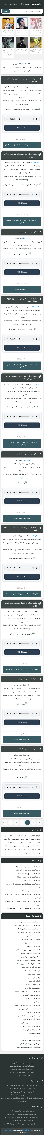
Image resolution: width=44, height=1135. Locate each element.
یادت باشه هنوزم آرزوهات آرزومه (28, 1047)
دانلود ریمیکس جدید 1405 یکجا (22, 1095)
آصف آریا (8, 849)
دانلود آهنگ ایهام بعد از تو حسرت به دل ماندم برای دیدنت (21, 377)
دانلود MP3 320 (22, 128)
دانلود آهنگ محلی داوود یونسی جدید (27, 867)
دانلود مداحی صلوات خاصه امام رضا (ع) (22, 1121)
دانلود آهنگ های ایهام (22, 64)
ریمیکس (13, 4)
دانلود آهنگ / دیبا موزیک (31, 943)
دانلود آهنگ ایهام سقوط (28, 232)
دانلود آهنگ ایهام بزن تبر (27, 678)
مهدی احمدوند (35, 836)
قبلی (39, 822)
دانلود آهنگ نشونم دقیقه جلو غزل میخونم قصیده (23, 908)
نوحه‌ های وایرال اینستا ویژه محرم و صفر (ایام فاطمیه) (22, 1124)
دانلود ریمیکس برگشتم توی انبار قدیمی (22, 1089)
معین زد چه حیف (34, 974)
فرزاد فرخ (37, 846)
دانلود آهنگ (24, 4)
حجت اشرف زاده (34, 842)
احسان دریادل (27, 853)
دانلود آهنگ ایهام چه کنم (27, 454)
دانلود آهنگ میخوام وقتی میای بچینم (27, 1009)
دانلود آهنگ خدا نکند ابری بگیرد (29, 1012)
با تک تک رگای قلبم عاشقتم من (29, 1016)
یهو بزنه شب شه (34, 1033)
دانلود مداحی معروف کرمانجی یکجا (22, 1111)
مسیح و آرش (8, 846)
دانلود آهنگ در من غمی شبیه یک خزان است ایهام (22, 80)
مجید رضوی (8, 836)
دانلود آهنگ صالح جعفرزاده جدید (29, 874)
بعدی (5, 822)
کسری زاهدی (28, 846)
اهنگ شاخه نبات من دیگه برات (29, 939)
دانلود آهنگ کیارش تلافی (31, 881)
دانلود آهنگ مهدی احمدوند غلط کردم (27, 925)
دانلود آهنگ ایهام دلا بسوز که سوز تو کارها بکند (20, 528)
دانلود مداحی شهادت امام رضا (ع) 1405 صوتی (22, 1114)
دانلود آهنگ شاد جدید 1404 (30, 1040)
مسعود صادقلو (23, 836)
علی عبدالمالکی (13, 842)
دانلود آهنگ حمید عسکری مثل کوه (28, 929)
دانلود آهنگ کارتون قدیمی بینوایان (28, 877)
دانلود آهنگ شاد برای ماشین (30, 1023)
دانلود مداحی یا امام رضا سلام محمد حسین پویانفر (22, 1117)
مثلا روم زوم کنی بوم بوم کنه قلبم (28, 960)
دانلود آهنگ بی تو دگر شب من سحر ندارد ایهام (21, 604)
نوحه (5, 4)
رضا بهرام (37, 853)
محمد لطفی (18, 846)
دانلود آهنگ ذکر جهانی (32, 946)
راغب (15, 836)
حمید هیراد (15, 839)
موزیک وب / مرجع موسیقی (30, 1002)
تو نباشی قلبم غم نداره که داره (30, 1044)
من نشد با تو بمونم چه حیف (30, 953)
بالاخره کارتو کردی (34, 978)
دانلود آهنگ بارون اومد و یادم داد (28, 932)
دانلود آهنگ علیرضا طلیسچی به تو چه (27, 922)
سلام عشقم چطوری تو (32, 988)
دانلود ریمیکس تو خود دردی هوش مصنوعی (22, 1085)
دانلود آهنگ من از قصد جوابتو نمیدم (27, 992)
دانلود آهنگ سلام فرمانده (31, 999)
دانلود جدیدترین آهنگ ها (31, 995)
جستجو (5, 11)
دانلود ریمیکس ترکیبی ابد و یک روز (22, 1092)
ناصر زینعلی (27, 849)
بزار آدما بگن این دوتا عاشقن (30, 967)
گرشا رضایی (24, 839)
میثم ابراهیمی (35, 839)
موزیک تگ (26, 1130)
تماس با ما (8, 1130)
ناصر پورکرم (36, 849)
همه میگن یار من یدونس (31, 1019)
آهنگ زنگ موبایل (34, 981)
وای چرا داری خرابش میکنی (31, 1026)
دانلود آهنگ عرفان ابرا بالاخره (30, 891)
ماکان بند (7, 839)
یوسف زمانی (17, 849)
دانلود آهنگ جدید (34, 1037)
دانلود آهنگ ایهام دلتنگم (27, 749)
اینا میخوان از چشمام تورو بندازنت (28, 964)
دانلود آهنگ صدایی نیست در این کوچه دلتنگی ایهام (22, 299)
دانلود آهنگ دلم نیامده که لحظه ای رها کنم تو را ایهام (20, 155)
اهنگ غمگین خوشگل (33, 985)
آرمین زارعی (24, 842)
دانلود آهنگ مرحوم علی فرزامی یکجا (28, 870)
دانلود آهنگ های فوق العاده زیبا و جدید (26, 1005)
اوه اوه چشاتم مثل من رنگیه (30, 1030)
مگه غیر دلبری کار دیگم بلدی (30, 957)
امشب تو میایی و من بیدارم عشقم (28, 950)
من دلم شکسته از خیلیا (32, 971)
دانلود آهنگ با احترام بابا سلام (30, 936)
